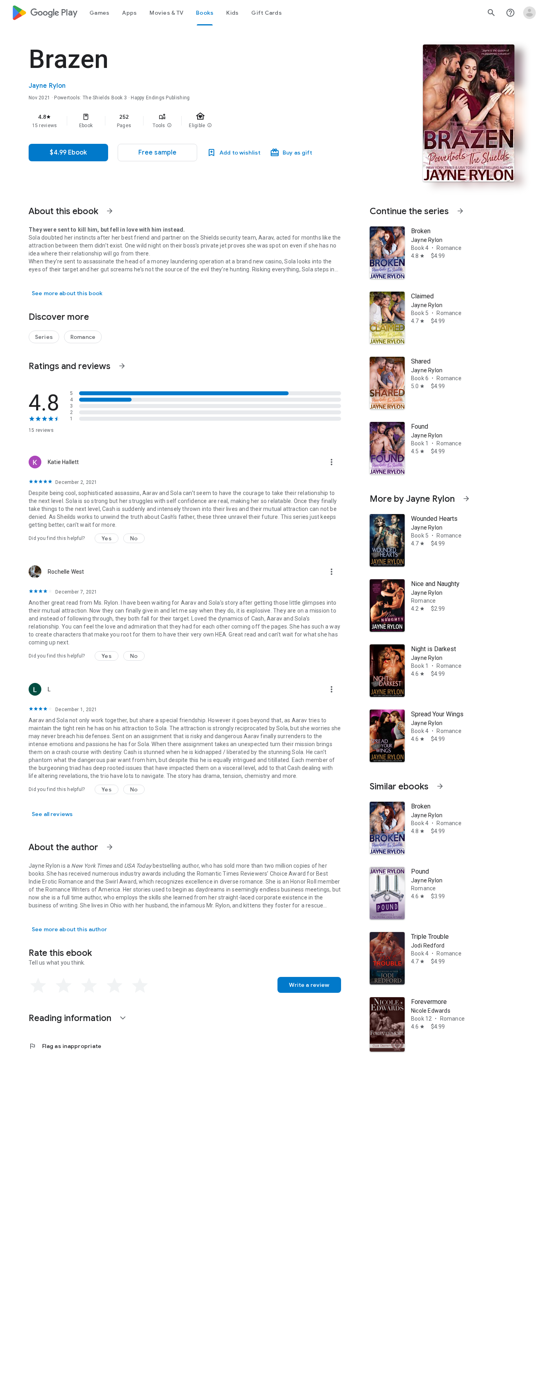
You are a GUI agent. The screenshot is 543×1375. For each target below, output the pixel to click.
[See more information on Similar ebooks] (440, 786)
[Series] (44, 337)
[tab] (99, 12)
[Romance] (83, 337)
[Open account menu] (529, 12)
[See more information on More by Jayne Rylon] (466, 498)
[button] (169, 125)
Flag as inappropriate (65, 1046)
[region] (188, 121)
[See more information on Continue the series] (460, 210)
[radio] (38, 985)
